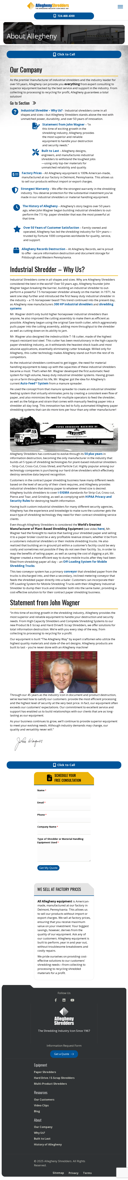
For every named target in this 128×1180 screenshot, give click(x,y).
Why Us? (39, 1133)
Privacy (73, 1173)
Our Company (43, 1127)
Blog (37, 1111)
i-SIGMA (63, 492)
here (101, 529)
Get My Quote (48, 868)
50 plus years (93, 454)
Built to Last (50, 151)
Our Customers (44, 1099)
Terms (87, 1173)
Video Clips (41, 1105)
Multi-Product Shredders (50, 1084)
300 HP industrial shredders (73, 304)
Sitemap (58, 1173)
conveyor (70, 571)
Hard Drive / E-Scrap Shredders (54, 1078)
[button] (55, 1000)
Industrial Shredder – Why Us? (42, 110)
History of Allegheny (48, 1144)
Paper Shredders (45, 1072)
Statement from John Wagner (63, 124)
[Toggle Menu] (120, 6)
